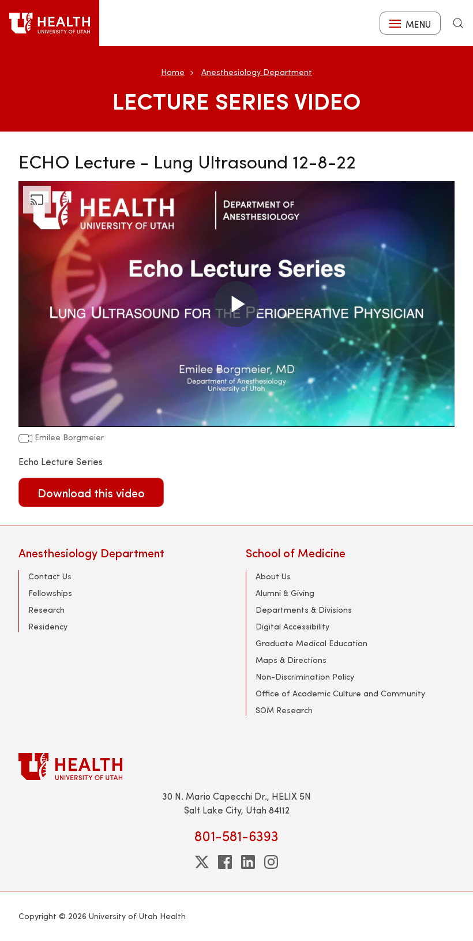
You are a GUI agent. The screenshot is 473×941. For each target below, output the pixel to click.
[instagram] (271, 862)
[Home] (49, 23)
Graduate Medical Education (311, 643)
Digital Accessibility (292, 626)
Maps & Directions (291, 659)
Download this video (91, 492)
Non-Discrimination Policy (305, 676)
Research (46, 609)
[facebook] (225, 862)
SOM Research (284, 709)
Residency (47, 626)
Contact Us (50, 576)
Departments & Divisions (304, 609)
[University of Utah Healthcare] (236, 766)
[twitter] (202, 862)
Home (173, 71)
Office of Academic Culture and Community (340, 693)
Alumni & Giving (285, 592)
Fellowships (50, 592)
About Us (273, 576)
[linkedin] (248, 862)
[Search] (458, 23)
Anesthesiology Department (256, 71)
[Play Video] (236, 304)
